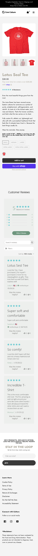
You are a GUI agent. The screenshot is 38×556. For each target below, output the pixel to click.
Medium (13, 142)
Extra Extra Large (21, 147)
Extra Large (7, 147)
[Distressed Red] (4, 154)
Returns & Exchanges (9, 493)
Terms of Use (6, 485)
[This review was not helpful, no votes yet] (28, 295)
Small (5, 142)
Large (22, 142)
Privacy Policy (7, 489)
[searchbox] (17, 242)
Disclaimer (6, 496)
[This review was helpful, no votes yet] (24, 295)
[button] (27, 12)
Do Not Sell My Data (9, 500)
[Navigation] (33, 12)
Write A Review (21, 233)
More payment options (19, 169)
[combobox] (26, 254)
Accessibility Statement (10, 503)
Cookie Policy (7, 482)
